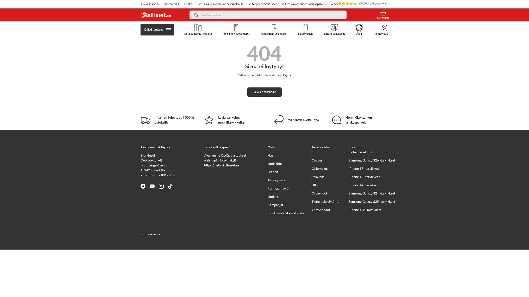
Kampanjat (275, 205)
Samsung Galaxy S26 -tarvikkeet (372, 160)
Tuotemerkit (171, 4)
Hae (270, 155)
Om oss (317, 160)
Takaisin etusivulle (264, 92)
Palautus (318, 177)
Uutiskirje (275, 163)
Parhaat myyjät (279, 188)
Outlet (188, 4)
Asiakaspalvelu (150, 4)
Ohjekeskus (320, 168)
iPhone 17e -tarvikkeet (365, 210)
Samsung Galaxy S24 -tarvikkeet (372, 193)
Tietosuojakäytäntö (326, 201)
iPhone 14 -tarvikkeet (364, 185)
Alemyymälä (276, 180)
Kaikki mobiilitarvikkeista (286, 213)
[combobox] (268, 15)
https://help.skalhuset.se (221, 165)
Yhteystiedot (321, 210)
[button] (383, 15)
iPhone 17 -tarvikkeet (364, 168)
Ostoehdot (319, 193)
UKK (315, 185)
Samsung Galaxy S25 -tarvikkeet (372, 201)
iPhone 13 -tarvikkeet (364, 177)
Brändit (273, 172)
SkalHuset (155, 234)
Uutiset (273, 196)
